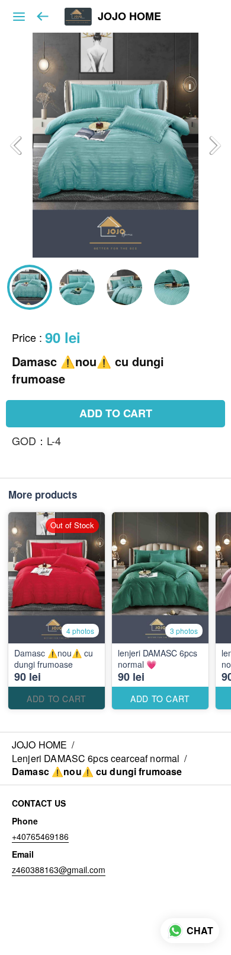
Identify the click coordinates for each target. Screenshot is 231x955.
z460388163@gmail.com (58, 869)
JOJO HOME (129, 17)
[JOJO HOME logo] (78, 17)
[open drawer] (19, 17)
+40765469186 (40, 836)
